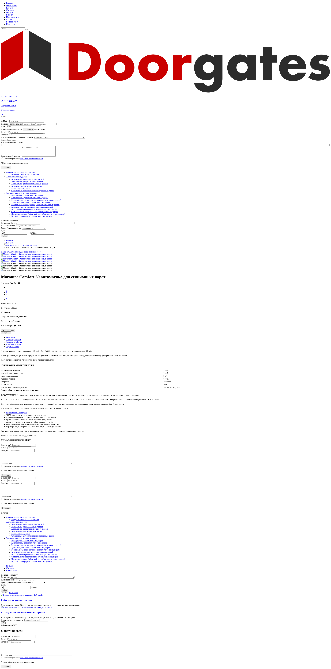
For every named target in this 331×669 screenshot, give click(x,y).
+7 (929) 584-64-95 (9, 101)
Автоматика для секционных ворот (21, 245)
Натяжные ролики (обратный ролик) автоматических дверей (38, 214)
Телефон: (6, 135)
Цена (3, 231)
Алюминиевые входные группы (20, 172)
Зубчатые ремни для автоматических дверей (30, 202)
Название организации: (11, 124)
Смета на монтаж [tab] (13, 344)
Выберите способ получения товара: (17, 137)
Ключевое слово (8, 225)
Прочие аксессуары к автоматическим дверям (31, 216)
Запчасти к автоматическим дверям (21, 193)
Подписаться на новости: (12, 620)
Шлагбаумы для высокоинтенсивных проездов (23, 612)
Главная (9, 3)
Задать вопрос (12, 347)
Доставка (10, 10)
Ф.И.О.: (5, 121)
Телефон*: (6, 450)
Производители (13, 17)
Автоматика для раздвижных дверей (27, 179)
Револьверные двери (20, 188)
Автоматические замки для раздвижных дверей (32, 207)
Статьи (9, 19)
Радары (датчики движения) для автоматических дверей (36, 200)
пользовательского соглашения (31, 159)
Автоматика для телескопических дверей (29, 184)
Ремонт (9, 15)
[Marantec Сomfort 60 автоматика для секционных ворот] (26, 254)
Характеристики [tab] (13, 340)
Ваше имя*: (6, 445)
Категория (5, 223)
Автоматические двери (16, 177)
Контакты (10, 24)
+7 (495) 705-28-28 (9, 97)
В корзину (6, 333)
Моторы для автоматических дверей (27, 195)
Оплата (9, 12)
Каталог (9, 8)
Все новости (13, 593)
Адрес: (4, 140)
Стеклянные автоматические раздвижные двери (32, 191)
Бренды (9, 566)
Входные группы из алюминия (25, 174)
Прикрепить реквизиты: (12, 129)
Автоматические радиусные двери (26, 186)
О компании (11, 5)
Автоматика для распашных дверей (27, 181)
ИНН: (4, 126)
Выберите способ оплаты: (12, 142)
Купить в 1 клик (8, 330)
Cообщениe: (6, 463)
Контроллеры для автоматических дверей (29, 198)
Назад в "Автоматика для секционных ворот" (21, 252)
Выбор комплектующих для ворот (17, 600)
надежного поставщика (16, 413)
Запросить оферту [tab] (14, 342)
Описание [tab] (10, 337)
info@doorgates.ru (8, 105)
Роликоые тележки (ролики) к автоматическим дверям (35, 205)
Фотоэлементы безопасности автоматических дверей (34, 212)
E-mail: (5, 132)
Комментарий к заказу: (11, 156)
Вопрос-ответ (12, 22)
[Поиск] (26, 29)
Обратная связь (7, 110)
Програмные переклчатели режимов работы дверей (34, 209)
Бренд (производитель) (11, 228)
